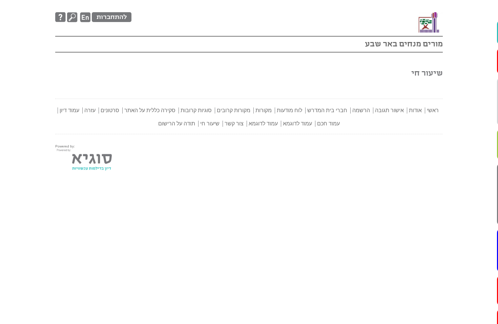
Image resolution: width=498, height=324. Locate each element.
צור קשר (234, 123)
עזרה (489, 154)
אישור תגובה (389, 110)
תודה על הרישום (176, 123)
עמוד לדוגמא (489, 275)
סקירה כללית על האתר (489, 61)
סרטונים (489, 122)
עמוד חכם (489, 228)
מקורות (263, 110)
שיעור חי (210, 123)
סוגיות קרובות (196, 110)
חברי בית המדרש (327, 110)
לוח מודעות (289, 110)
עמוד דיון (489, 187)
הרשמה (361, 110)
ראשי (433, 110)
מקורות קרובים (233, 110)
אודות (415, 110)
